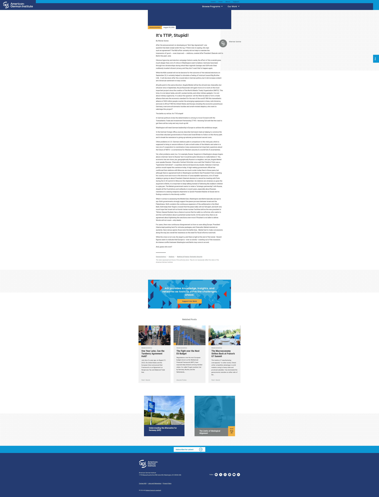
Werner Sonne (235, 41)
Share (375, 58)
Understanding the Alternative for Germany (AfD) (163, 429)
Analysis (171, 257)
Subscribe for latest (184, 449)
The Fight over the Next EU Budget (187, 352)
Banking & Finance (183, 257)
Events (213, 2)
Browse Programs (211, 6)
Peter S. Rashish (145, 380)
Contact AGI (142, 483)
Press (221, 2)
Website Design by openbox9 (153, 490)
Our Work (232, 6)
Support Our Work (189, 301)
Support (236, 2)
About (228, 2)
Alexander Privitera (181, 380)
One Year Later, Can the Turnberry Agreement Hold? (152, 353)
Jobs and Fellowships (154, 483)
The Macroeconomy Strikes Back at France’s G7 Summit (223, 353)
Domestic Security (196, 257)
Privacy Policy (167, 483)
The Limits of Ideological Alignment (209, 432)
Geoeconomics (154, 27)
